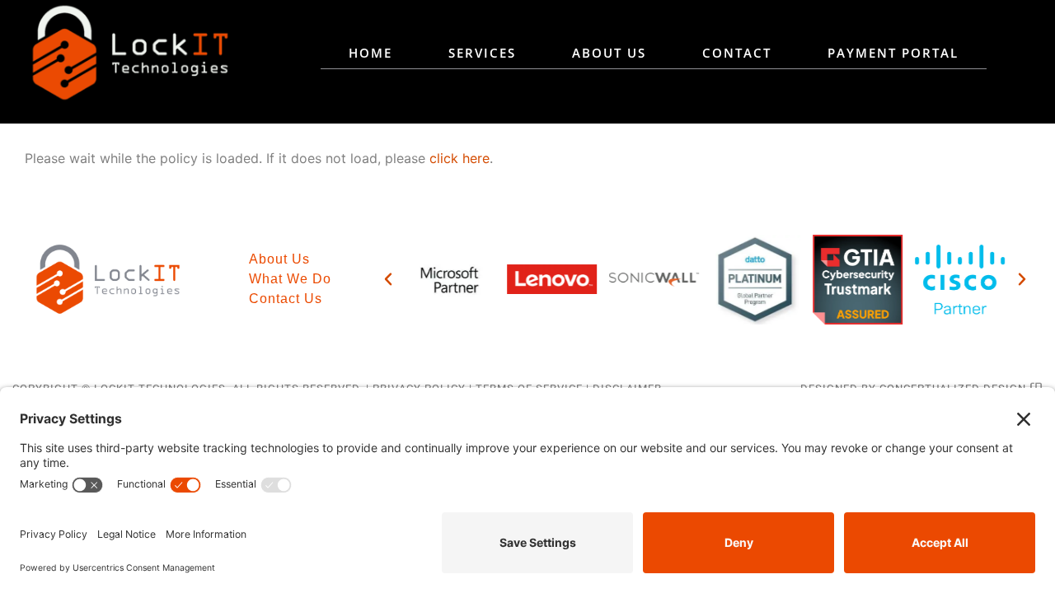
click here (459, 158)
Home (370, 52)
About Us (609, 52)
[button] (388, 279)
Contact (736, 52)
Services (482, 52)
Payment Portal (893, 52)
